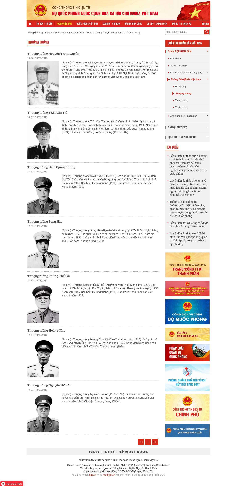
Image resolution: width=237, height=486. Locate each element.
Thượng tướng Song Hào (44, 221)
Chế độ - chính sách (157, 23)
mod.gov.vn (109, 474)
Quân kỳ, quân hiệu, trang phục (186, 72)
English (205, 23)
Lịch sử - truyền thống (182, 137)
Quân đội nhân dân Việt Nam (55, 32)
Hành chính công (133, 23)
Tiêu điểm (172, 147)
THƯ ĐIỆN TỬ (109, 451)
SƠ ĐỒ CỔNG (142, 451)
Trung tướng (181, 100)
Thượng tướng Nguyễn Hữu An (49, 385)
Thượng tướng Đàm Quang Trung (51, 167)
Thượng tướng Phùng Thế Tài (48, 276)
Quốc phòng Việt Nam (87, 23)
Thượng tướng (132, 32)
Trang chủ (33, 32)
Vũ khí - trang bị (178, 65)
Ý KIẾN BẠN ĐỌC (126, 451)
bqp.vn (92, 474)
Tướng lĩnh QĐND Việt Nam (108, 32)
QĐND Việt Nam (64, 23)
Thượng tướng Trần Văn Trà (47, 113)
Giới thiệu (175, 58)
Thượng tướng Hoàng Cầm (46, 330)
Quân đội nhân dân (82, 32)
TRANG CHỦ (94, 451)
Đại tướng (180, 86)
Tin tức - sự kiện (44, 23)
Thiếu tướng (181, 107)
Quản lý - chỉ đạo (111, 23)
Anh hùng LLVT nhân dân (183, 116)
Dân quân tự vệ (177, 127)
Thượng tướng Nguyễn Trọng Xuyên (53, 54)
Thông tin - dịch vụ (181, 23)
